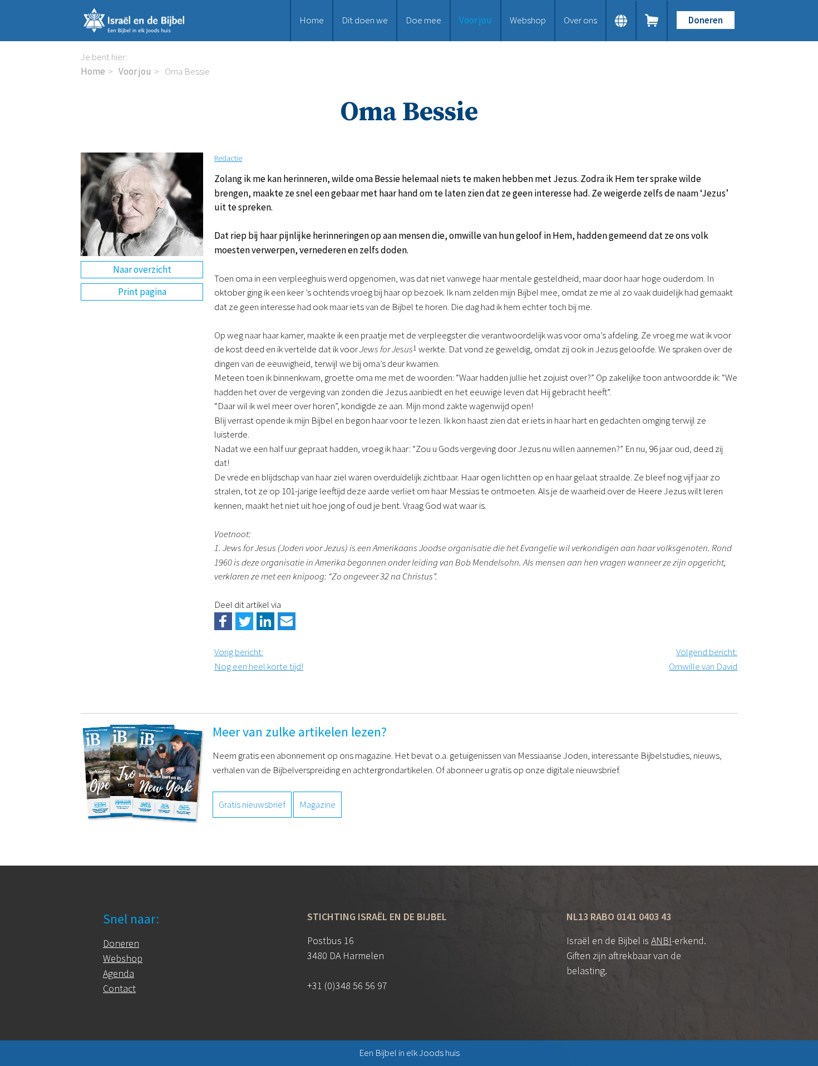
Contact (119, 988)
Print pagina (142, 292)
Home (311, 20)
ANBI (661, 940)
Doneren (705, 20)
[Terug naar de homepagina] (147, 20)
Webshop (528, 20)
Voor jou (475, 20)
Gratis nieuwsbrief (252, 804)
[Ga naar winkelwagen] (652, 21)
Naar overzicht (142, 269)
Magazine (317, 804)
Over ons (580, 20)
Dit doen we (365, 20)
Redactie (228, 158)
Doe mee (423, 20)
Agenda (118, 973)
